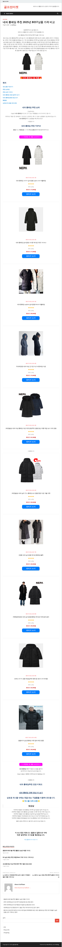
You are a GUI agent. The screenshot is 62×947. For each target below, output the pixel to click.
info (5, 927)
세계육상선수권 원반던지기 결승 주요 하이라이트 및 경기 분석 (21, 907)
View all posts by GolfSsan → (23, 888)
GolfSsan (14, 25)
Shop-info (6, 930)
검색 (4, 918)
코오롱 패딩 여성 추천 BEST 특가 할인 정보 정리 (17, 864)
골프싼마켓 (11, 7)
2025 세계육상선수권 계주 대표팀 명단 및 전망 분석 (18, 902)
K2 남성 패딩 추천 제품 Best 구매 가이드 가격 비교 (18, 857)
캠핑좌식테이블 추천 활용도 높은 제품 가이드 (16, 850)
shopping (5, 19)
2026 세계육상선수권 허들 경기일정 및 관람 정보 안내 (19, 905)
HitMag (57, 944)
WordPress (49, 944)
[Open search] (57, 13)
